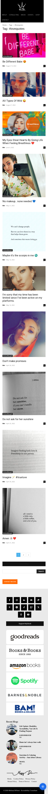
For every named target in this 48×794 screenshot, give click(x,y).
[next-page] (28, 555)
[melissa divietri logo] (22, 6)
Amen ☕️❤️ (9, 538)
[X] (38, 607)
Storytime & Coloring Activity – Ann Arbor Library (30, 756)
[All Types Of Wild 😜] (24, 84)
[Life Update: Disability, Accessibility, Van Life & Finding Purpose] (11, 729)
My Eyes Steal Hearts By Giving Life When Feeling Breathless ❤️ (22, 142)
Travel (22, 762)
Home (4, 25)
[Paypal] (38, 600)
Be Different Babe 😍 (14, 61)
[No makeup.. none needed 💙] (24, 175)
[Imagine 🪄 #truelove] (24, 451)
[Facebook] (10, 600)
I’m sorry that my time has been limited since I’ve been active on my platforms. (22, 297)
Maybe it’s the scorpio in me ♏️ (20, 255)
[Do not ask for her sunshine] (24, 393)
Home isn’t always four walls (30, 742)
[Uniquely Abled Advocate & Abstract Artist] (22, 773)
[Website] (21, 615)
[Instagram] (17, 600)
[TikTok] (24, 607)
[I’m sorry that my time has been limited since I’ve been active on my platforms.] (24, 278)
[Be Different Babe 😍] (24, 45)
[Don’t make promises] (24, 334)
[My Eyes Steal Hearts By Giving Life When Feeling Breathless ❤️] (24, 123)
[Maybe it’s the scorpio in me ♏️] (24, 231)
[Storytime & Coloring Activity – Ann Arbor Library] (11, 758)
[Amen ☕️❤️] (24, 511)
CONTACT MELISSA (10, 582)
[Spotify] (17, 607)
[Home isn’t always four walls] (11, 745)
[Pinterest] (10, 607)
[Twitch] (31, 607)
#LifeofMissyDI (7, 56)
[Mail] (31, 600)
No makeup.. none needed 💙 (19, 201)
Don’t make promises (14, 361)
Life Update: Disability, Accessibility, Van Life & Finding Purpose (28, 728)
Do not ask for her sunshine (17, 419)
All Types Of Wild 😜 (14, 100)
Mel (3, 66)
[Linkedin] (24, 600)
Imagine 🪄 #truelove (14, 477)
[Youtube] (28, 615)
